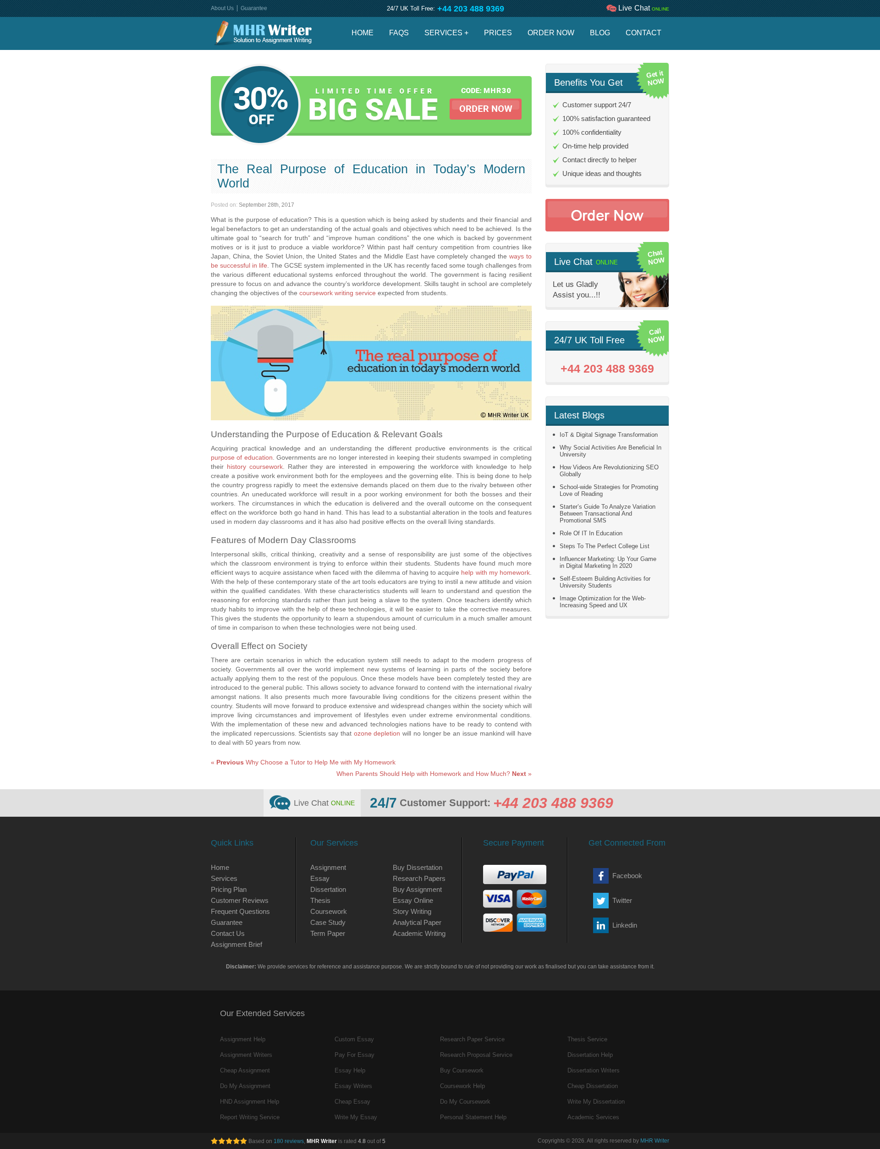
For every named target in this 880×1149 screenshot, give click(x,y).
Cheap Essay (352, 1101)
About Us (222, 8)
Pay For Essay (354, 1054)
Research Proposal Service (476, 1054)
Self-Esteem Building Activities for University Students (605, 582)
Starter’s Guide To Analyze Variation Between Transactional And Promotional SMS (607, 513)
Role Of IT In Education (591, 533)
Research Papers (419, 878)
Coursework (328, 911)
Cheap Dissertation (592, 1086)
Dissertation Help (590, 1054)
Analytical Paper (417, 922)
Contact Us (228, 933)
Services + (446, 33)
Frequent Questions (240, 911)
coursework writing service (337, 293)
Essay (320, 878)
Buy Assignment (417, 889)
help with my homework (495, 572)
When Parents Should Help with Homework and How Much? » (434, 773)
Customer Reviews (240, 900)
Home (363, 33)
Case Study (328, 922)
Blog (600, 33)
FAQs (399, 33)
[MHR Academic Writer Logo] (263, 33)
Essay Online (413, 900)
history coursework (255, 466)
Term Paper (327, 933)
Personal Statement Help (473, 1117)
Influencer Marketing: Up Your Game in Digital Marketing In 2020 (608, 562)
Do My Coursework (465, 1101)
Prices (498, 33)
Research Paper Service (472, 1039)
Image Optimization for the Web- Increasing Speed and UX (603, 602)
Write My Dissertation (596, 1101)
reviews (289, 1141)
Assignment (328, 867)
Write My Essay (356, 1117)
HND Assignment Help (249, 1101)
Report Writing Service (250, 1117)
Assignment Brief (236, 944)
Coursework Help (462, 1086)
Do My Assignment (245, 1086)
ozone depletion (377, 733)
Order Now (551, 33)
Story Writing (412, 911)
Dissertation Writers (593, 1070)
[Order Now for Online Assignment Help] (607, 215)
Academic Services (593, 1117)
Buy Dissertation (417, 867)
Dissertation (328, 889)
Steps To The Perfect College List (604, 546)
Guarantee (254, 8)
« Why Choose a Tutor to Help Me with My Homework (303, 762)
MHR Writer (654, 1141)
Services (224, 878)
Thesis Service (587, 1039)
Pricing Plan (229, 889)
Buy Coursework (462, 1070)
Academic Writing (419, 933)
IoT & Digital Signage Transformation (609, 434)
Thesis (320, 900)
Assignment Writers (246, 1054)
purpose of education (242, 457)
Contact (643, 33)
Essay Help (350, 1070)
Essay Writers (353, 1086)
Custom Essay (354, 1039)
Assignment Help (242, 1039)
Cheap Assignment (245, 1070)
